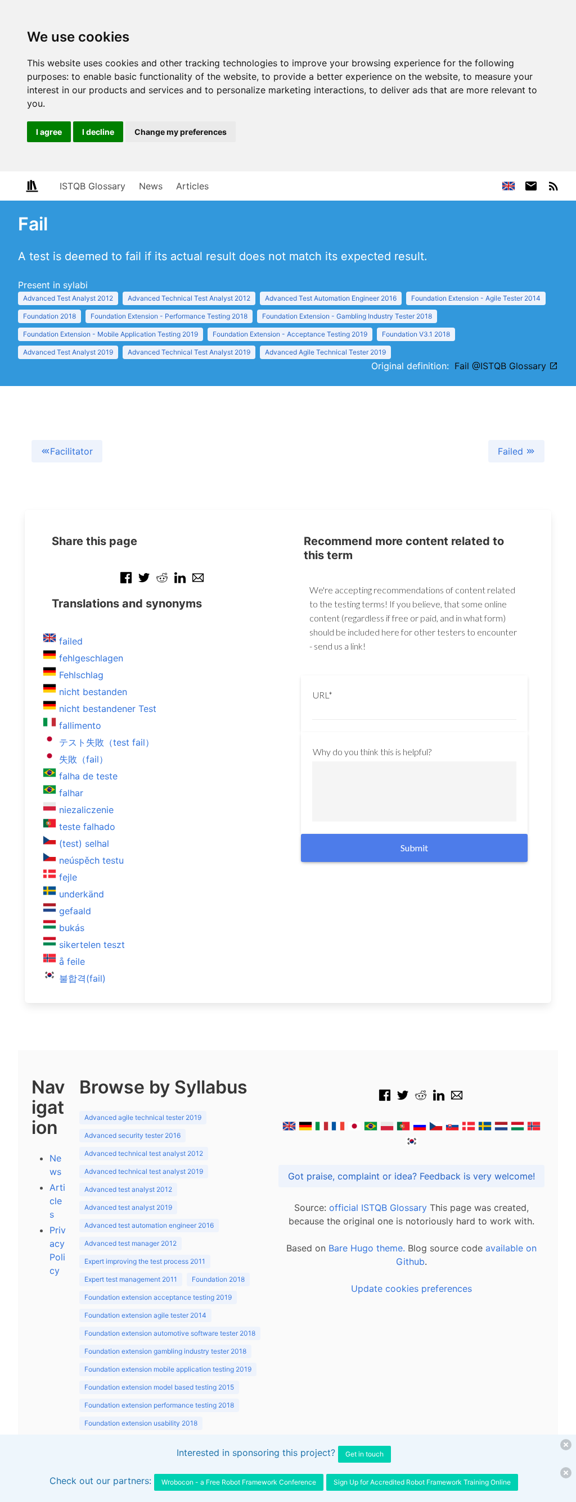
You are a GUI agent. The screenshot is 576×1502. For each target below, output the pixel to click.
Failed (512, 451)
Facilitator (71, 451)
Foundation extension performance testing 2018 (159, 1405)
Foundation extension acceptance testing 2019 (158, 1297)
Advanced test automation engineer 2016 (149, 1225)
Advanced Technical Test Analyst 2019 (189, 352)
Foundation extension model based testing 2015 (159, 1387)
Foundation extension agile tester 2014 (145, 1315)
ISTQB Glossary (92, 186)
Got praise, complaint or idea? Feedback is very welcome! (411, 1176)
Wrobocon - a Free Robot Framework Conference (238, 1482)
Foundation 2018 (49, 316)
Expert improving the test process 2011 (144, 1261)
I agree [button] (49, 132)
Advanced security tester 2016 (132, 1135)
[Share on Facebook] (126, 583)
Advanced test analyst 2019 (128, 1207)
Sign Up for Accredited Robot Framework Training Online (422, 1482)
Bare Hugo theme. (366, 1248)
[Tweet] (144, 583)
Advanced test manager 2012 (130, 1243)
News (151, 186)
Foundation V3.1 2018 (416, 334)
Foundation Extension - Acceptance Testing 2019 (290, 334)
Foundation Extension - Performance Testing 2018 (169, 316)
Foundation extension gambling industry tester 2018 (165, 1351)
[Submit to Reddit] (162, 583)
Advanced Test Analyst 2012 (68, 298)
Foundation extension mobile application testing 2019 (167, 1369)
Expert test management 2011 (130, 1279)
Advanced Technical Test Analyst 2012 (189, 298)
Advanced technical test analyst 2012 (143, 1153)
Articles (192, 186)
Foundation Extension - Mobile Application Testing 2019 (110, 334)
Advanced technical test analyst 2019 (143, 1171)
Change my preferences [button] (180, 132)
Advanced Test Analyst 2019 (68, 352)
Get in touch (364, 1454)
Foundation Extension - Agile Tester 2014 (476, 298)
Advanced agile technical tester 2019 (142, 1117)
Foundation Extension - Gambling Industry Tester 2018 (347, 316)
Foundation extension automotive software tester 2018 (169, 1333)
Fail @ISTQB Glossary (501, 365)
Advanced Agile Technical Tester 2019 (325, 352)
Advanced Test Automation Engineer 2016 (331, 298)
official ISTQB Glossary (378, 1207)
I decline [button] (98, 132)
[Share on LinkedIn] (180, 583)
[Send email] (198, 583)
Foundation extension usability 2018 (140, 1423)
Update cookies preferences (411, 1288)
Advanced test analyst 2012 (128, 1189)
